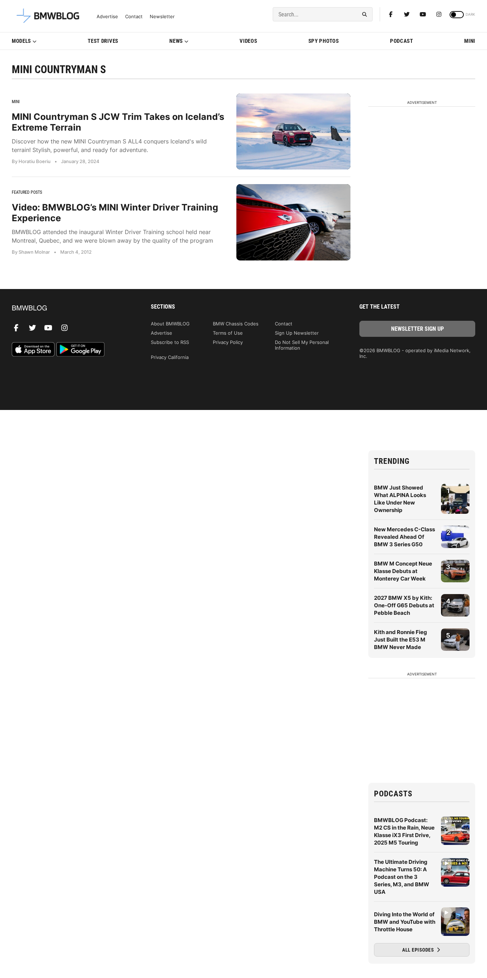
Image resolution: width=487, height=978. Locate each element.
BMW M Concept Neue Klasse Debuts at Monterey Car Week (403, 571)
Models (21, 41)
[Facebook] (390, 14)
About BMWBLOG (170, 323)
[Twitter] (406, 14)
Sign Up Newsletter (297, 333)
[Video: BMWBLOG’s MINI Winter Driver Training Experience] (293, 222)
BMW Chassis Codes (235, 323)
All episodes (418, 950)
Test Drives (103, 41)
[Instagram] (438, 14)
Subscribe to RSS (170, 342)
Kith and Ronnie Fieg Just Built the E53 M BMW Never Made (400, 639)
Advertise (107, 16)
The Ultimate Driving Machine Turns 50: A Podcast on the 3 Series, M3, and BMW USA (401, 876)
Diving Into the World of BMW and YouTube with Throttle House (404, 922)
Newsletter (162, 16)
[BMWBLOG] (70, 308)
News (176, 41)
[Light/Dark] (457, 14)
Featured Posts (27, 192)
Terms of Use (228, 333)
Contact (134, 16)
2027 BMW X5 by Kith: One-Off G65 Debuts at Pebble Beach (404, 605)
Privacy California (170, 357)
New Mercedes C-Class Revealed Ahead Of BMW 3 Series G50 (404, 537)
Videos (248, 41)
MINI (469, 41)
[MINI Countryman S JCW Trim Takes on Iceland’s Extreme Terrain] (293, 131)
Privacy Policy (228, 342)
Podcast (401, 41)
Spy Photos (323, 41)
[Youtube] (422, 14)
